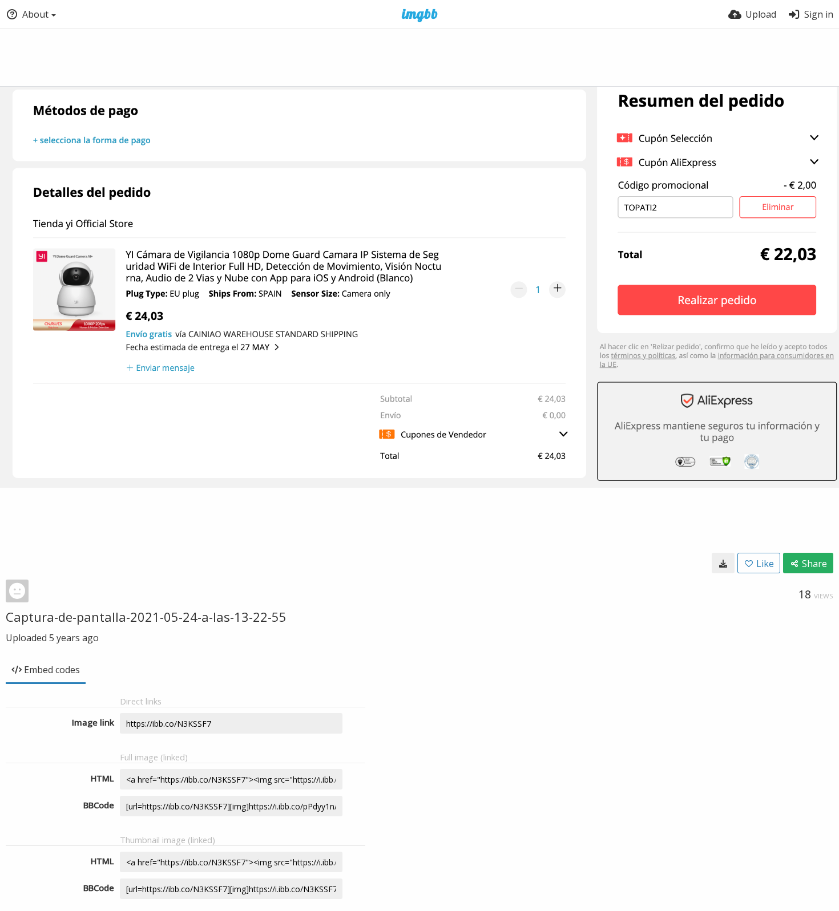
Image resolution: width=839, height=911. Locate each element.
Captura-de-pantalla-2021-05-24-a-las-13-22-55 (146, 616)
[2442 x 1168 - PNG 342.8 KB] (723, 563)
